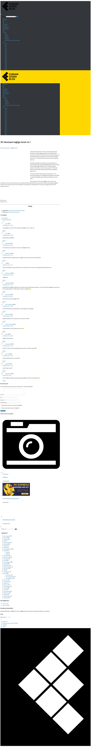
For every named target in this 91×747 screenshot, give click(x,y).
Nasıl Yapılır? (6, 572)
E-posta (2, 400)
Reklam (6, 35)
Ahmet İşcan (7, 253)
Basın (6, 34)
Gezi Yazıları (5, 24)
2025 (6, 69)
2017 (6, 56)
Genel (5, 550)
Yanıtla (4, 230)
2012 (6, 48)
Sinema (5, 583)
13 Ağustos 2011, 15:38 (8, 235)
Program (5, 580)
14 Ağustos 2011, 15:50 (8, 326)
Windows (6, 594)
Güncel (5, 560)
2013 (6, 50)
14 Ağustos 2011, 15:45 (8, 316)
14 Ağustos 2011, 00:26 (8, 296)
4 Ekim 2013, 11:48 (7, 375)
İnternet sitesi (3, 402)
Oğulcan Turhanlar (9, 324)
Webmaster (6, 593)
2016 (6, 55)
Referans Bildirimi (7, 219)
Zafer (6, 233)
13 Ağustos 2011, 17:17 (8, 265)
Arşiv (4, 42)
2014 (6, 51)
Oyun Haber (8, 575)
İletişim (4, 626)
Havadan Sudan (7, 562)
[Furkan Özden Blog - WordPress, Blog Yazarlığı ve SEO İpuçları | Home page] (9, 11)
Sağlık (7, 554)
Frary (6, 223)
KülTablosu (7, 243)
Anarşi (6, 334)
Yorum (2, 394)
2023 (6, 66)
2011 (6, 47)
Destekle (7, 37)
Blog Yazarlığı (6, 29)
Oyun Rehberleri (9, 578)
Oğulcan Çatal (8, 273)
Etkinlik (5, 547)
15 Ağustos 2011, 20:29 (8, 335)
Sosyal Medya (7, 586)
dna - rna (7, 354)
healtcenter (7, 314)
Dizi (3, 22)
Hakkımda (7, 38)
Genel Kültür (6, 555)
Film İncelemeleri (7, 549)
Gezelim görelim (7, 557)
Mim (5, 570)
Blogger (5, 537)
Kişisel (7, 552)
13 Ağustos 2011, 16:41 (8, 245)
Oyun (4, 30)
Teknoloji (5, 588)
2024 (6, 68)
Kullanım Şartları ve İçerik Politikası (12, 40)
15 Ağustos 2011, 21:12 (8, 345)
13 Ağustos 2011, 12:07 (8, 225)
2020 (6, 61)
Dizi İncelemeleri (7, 542)
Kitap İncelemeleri (7, 567)
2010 (6, 45)
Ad (1, 397)
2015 (6, 53)
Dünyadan (6, 544)
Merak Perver (8, 373)
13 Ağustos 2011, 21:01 (8, 284)
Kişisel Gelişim (7, 565)
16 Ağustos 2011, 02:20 (8, 355)
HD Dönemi (5, 477)
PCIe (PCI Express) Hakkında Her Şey (11, 498)
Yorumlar (5, 218)
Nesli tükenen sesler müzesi (9, 519)
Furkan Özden (6, 148)
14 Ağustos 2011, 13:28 (8, 306)
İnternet (5, 563)
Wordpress (6, 597)
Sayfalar (4, 32)
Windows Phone (7, 596)
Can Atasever (8, 283)
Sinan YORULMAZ (9, 304)
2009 (6, 43)
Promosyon (6, 581)
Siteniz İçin (6, 584)
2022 (6, 64)
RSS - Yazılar (5, 603)
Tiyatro (5, 589)
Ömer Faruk (7, 294)
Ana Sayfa (5, 19)
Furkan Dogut (8, 344)
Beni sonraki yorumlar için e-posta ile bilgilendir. (12, 405)
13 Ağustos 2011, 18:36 (8, 274)
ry (5, 263)
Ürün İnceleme (6, 27)
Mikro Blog (5, 25)
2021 (6, 63)
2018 (6, 58)
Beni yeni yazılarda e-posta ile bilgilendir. (10, 408)
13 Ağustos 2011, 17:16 (8, 255)
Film (3, 21)
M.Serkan (7, 364)
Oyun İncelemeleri (9, 576)
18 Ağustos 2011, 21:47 (8, 365)
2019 (6, 60)
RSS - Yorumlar (6, 605)
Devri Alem (6, 539)
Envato (5, 546)
